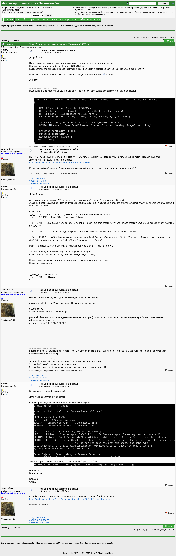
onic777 (5, 50)
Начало (9, 19)
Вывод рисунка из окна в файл (99, 26)
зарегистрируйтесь (10, 10)
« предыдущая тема (144, 37)
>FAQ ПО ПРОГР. (37, 178)
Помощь (44, 19)
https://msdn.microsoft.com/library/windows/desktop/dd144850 (59, 162)
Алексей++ (7, 149)
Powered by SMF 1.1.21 (73, 553)
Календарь (63, 19)
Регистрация (93, 19)
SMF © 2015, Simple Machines (99, 553)
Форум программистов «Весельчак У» (17, 26)
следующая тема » (164, 37)
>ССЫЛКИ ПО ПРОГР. (39, 181)
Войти (82, 19)
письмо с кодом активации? (29, 12)
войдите (44, 7)
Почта (74, 19)
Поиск (54, 19)
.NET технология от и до (67, 26)
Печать (169, 41)
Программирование (45, 26)
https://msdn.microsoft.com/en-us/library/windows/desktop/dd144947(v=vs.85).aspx (69, 499)
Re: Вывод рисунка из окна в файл (58, 149)
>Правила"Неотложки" (39, 183)
